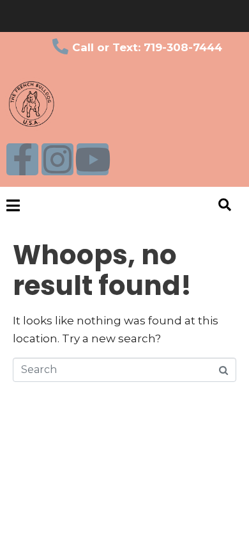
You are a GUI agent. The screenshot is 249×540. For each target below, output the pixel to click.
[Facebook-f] (22, 159)
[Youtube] (93, 159)
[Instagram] (57, 159)
